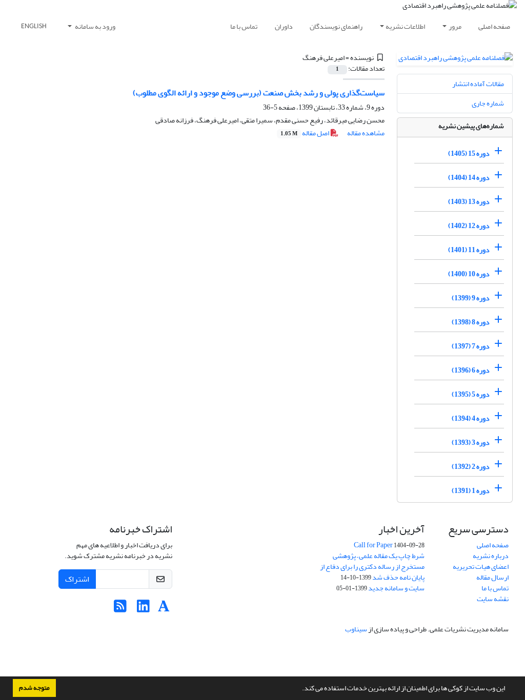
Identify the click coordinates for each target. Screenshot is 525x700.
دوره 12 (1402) (469, 226)
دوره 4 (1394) (471, 418)
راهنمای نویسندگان (336, 26)
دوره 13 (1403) (469, 202)
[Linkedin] (143, 609)
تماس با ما (243, 26)
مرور (455, 26)
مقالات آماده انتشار (478, 84)
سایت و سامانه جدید (396, 588)
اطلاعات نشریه (405, 26)
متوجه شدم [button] (34, 688)
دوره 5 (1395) (471, 394)
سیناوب (356, 629)
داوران (284, 26)
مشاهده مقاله (366, 133)
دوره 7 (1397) (471, 346)
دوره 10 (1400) (469, 274)
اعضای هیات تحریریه (481, 566)
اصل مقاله (305, 133)
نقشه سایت (493, 599)
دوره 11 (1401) (469, 250)
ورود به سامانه (94, 26)
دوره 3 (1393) (471, 442)
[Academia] (163, 609)
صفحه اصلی (494, 26)
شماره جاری (488, 103)
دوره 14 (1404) (469, 177)
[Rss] (120, 609)
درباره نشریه (491, 556)
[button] (299, 689)
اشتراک (77, 579)
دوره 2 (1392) (471, 466)
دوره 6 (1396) (471, 370)
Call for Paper (373, 545)
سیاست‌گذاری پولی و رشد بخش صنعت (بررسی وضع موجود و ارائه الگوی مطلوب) (259, 92)
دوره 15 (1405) (469, 153)
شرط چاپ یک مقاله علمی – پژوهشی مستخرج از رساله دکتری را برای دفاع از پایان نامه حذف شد (372, 566)
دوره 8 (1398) (471, 322)
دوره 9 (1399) (471, 298)
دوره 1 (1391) (471, 491)
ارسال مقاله (492, 577)
